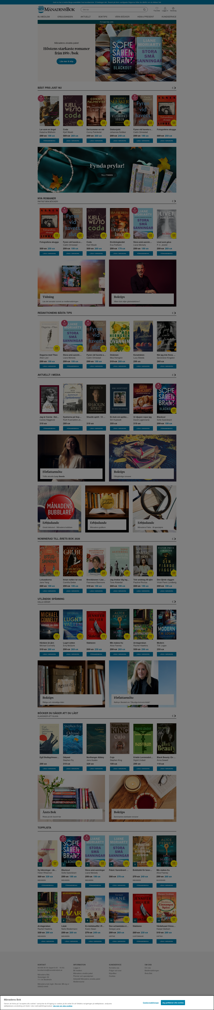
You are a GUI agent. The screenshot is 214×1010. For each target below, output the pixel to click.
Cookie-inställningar (151, 1002)
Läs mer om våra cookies (62, 1006)
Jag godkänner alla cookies (173, 1002)
